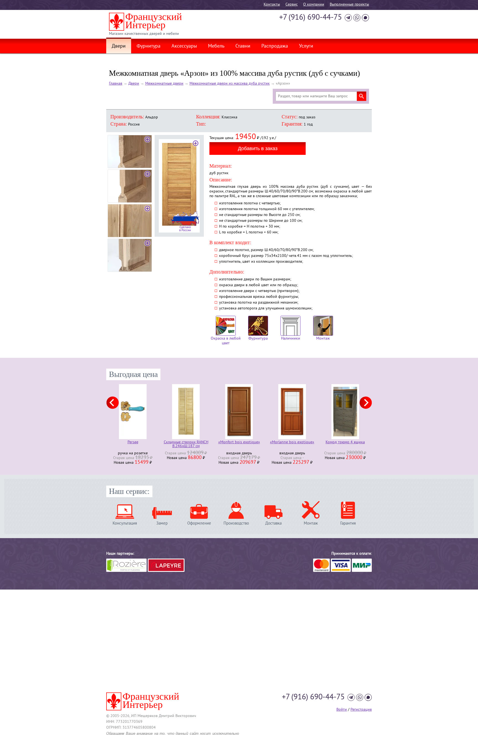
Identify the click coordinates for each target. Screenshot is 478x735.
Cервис (291, 4)
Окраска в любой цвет (226, 341)
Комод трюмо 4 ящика (345, 443)
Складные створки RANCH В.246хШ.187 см (186, 444)
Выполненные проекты (349, 4)
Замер (162, 523)
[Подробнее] (133, 411)
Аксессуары (184, 46)
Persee (133, 443)
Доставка (273, 523)
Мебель (216, 46)
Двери (119, 46)
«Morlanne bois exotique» (292, 443)
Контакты (272, 4)
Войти (341, 709)
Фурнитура (148, 46)
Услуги (306, 46)
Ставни (242, 46)
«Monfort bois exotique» (239, 443)
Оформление (199, 523)
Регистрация (361, 709)
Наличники (290, 338)
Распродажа (274, 46)
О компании (313, 4)
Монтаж (323, 338)
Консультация (125, 523)
